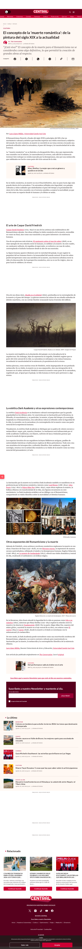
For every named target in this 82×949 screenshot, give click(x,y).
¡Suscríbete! (65, 696)
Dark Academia (21, 413)
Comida (28, 16)
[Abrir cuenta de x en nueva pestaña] (30, 910)
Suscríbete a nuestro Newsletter (41, 919)
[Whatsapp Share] (38, 58)
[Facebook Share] (15, 58)
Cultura (45, 16)
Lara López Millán (16, 134)
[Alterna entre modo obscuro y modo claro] (8, 12)
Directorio (67, 922)
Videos (79, 16)
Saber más (24, 945)
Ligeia (21, 630)
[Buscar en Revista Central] (70, 12)
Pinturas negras (48, 549)
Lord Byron (53, 485)
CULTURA (31, 166)
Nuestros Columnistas (24, 922)
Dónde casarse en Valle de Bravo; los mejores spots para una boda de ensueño (45, 739)
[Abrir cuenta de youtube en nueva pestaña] (46, 910)
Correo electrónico (14, 692)
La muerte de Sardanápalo (29, 553)
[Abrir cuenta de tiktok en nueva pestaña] (41, 910)
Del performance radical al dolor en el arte (45, 665)
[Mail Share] (73, 58)
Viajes (72, 16)
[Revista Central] (41, 12)
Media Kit (59, 922)
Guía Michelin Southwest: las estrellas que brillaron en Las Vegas (43, 753)
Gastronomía (44, 922)
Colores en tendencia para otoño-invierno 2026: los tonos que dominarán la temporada (46, 725)
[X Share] (26, 58)
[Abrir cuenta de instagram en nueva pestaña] (35, 910)
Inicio (4, 24)
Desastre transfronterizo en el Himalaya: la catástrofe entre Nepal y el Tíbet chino (45, 783)
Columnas (19, 16)
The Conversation (16, 41)
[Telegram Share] (50, 58)
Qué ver (64, 16)
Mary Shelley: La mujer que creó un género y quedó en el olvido (46, 169)
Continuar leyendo (14, 889)
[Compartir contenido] (2, 477)
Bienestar (10, 16)
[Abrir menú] (73, 12)
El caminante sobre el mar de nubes (47, 241)
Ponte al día (55, 16)
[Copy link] (61, 58)
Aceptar (57, 945)
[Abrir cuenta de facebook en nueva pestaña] (52, 910)
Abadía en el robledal (33, 295)
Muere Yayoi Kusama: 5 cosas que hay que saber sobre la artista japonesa (47, 768)
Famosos (37, 16)
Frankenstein (29, 625)
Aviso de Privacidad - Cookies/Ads (41, 929)
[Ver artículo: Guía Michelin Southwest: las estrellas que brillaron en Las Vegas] (8, 754)
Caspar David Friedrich (15, 230)
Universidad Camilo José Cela (35, 134)
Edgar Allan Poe (28, 487)
